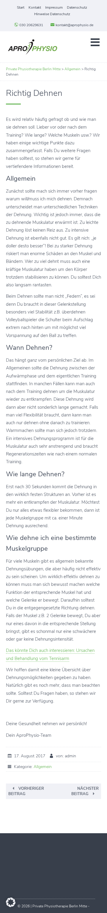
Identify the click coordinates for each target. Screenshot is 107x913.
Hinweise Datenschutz (52, 14)
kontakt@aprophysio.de (74, 25)
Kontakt (35, 7)
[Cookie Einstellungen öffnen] (10, 905)
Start (20, 7)
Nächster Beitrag (85, 791)
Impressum (54, 7)
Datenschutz (77, 7)
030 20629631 (30, 25)
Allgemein (43, 767)
